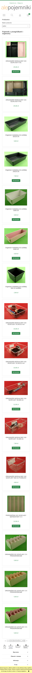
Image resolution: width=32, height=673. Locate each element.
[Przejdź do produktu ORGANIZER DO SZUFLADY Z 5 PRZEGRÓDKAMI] (16, 543)
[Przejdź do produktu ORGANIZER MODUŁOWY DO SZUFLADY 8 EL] (16, 88)
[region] (16, 646)
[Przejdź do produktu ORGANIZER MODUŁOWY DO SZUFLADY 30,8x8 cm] (16, 388)
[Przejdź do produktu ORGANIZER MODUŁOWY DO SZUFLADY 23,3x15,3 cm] (16, 311)
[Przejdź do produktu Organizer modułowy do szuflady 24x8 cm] (16, 236)
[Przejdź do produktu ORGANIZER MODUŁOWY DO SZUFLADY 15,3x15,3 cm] (16, 350)
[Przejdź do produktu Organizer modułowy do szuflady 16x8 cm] (16, 197)
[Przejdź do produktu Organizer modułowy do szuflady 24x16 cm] (16, 159)
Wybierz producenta (7, 22)
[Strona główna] (16, 7)
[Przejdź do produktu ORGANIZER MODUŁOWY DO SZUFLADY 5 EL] (16, 49)
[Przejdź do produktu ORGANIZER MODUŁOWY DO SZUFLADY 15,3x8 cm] (16, 426)
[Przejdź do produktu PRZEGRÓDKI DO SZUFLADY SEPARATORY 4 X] (16, 504)
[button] (4, 15)
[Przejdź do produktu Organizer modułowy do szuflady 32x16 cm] (16, 124)
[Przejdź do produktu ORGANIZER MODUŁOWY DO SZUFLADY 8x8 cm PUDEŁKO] (16, 465)
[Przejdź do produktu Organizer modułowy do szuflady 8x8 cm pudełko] (16, 275)
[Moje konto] (20, 15)
